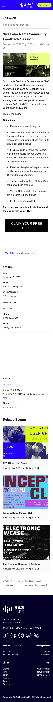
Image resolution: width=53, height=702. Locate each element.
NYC (5, 671)
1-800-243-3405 (11, 622)
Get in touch (44, 5)
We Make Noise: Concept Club (17, 512)
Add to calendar (20, 253)
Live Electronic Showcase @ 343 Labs (21, 563)
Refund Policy (43, 671)
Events (6, 678)
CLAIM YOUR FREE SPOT (26, 225)
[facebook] (6, 636)
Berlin (5, 674)
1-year (47, 651)
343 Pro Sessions (11, 654)
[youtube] (29, 636)
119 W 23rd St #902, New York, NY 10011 (22, 628)
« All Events (9, 17)
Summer (45, 654)
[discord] (36, 636)
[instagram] (13, 636)
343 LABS (7, 308)
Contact (7, 684)
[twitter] (21, 636)
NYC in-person (9, 295)
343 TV (6, 651)
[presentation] (25, 442)
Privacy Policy (43, 668)
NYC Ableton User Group (15, 463)
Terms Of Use (43, 674)
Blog (5, 681)
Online (6, 668)
